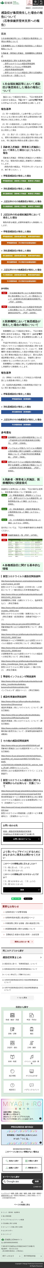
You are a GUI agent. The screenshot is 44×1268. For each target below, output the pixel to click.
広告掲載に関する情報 (10, 1223)
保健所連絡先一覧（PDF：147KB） (23, 535)
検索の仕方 (38, 1186)
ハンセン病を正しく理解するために (17, 974)
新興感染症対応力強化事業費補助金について (20, 969)
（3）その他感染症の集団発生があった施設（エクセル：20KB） (24, 521)
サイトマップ (7, 1234)
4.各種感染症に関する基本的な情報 (16, 61)
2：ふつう (25, 867)
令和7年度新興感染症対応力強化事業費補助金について (21, 989)
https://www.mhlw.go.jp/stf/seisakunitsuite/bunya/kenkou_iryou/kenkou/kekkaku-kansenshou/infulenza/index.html (21, 684)
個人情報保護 (7, 1216)
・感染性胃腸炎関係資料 (13, 70)
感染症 (39, 1193)
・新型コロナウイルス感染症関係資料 (19, 64)
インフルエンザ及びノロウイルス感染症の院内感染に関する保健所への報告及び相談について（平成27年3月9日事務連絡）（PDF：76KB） (25, 452)
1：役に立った (11, 867)
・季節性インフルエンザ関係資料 (17, 67)
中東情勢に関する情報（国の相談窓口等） (23, 923)
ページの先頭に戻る (22, 1205)
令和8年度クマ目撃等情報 (16, 912)
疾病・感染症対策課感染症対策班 (17, 831)
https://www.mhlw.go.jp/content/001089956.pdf (20, 624)
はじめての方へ (8, 1230)
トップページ (5, 1193)
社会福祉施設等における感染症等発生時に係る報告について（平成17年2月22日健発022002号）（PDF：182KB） (25, 310)
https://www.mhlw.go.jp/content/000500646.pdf (20, 746)
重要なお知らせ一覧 (22, 942)
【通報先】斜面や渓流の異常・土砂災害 (22, 935)
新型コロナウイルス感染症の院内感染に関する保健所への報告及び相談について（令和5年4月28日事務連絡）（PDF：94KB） (25, 466)
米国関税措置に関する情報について (20, 929)
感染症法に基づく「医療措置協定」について (20, 964)
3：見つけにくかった (14, 884)
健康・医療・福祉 (16, 1193)
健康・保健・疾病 (29, 1193)
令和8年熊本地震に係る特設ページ (19, 918)
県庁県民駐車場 (29, 1256)
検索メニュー (41, 3)
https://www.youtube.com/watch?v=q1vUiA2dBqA (21, 728)
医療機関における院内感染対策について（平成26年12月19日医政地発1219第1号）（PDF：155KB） (25, 440)
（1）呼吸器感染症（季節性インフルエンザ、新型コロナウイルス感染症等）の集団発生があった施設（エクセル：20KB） (25, 499)
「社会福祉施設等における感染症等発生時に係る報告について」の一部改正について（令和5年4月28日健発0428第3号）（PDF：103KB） (25, 297)
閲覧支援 (35, 3)
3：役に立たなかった (14, 870)
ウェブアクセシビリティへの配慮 (13, 1219)
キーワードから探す (11, 1177)
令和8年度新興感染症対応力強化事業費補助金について (21, 981)
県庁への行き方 (8, 1256)
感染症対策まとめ (12, 957)
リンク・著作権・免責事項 (11, 1212)
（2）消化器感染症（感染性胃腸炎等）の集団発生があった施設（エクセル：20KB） (24, 512)
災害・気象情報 (30, 3)
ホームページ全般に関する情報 (13, 1227)
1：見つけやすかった (14, 881)
